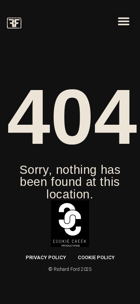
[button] (123, 21)
